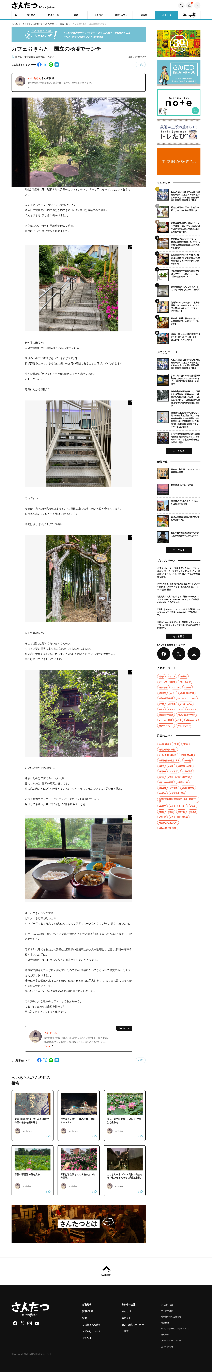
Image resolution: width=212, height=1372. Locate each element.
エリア (125, 1331)
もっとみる (179, 451)
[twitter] (22, 1323)
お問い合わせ (167, 1346)
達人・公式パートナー (133, 1324)
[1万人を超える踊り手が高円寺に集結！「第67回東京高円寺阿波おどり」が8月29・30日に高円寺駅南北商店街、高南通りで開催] (178, 195)
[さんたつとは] (79, 1224)
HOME (15, 23)
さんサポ (126, 1311)
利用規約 (165, 1334)
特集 (84, 1317)
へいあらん (34, 78)
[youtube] (37, 1323)
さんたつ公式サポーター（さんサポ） (38, 23)
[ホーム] (16, 15)
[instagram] (29, 1323)
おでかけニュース (91, 1331)
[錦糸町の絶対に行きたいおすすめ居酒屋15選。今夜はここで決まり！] (178, 321)
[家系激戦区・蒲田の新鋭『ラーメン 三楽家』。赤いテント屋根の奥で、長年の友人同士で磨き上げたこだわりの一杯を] (178, 226)
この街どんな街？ (91, 1324)
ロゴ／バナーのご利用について (175, 1328)
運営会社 (165, 1322)
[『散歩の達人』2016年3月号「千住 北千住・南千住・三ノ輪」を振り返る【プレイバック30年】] (178, 337)
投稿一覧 (64, 23)
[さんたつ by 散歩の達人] (33, 5)
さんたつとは (167, 1304)
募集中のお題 (129, 1304)
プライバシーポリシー (171, 1340)
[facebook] (15, 1323)
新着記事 (87, 1304)
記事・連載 (87, 1311)
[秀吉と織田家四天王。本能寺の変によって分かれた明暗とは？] (178, 211)
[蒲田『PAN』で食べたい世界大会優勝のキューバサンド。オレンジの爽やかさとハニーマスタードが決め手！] (178, 306)
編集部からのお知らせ (171, 1316)
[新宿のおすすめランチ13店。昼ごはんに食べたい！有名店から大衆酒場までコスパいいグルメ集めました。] (178, 258)
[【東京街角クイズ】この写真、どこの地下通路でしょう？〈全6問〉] (178, 290)
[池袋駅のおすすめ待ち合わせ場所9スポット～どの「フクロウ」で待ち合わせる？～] (178, 274)
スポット (126, 1317)
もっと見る (179, 636)
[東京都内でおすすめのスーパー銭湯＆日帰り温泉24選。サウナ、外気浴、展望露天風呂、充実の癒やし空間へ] (178, 242)
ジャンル (87, 1338)
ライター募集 (167, 1310)
